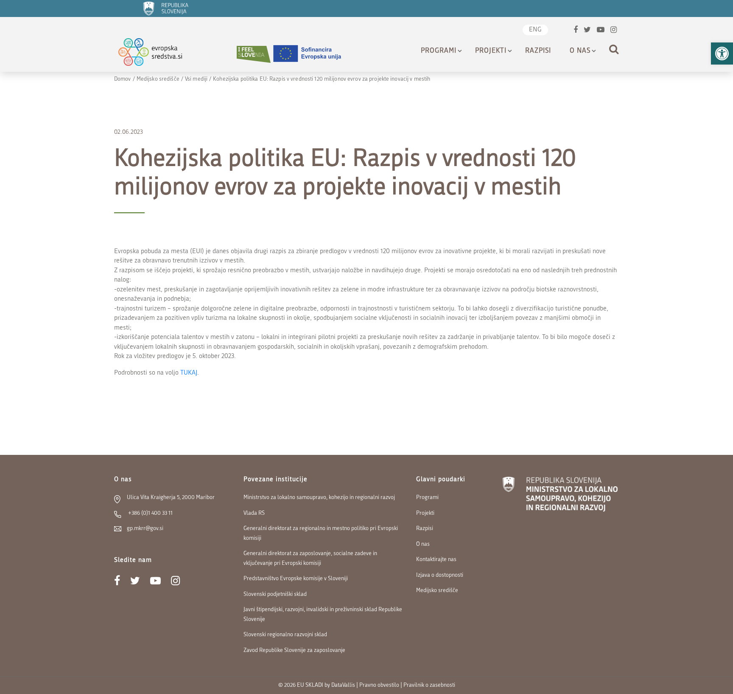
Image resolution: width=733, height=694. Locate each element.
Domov (122, 79)
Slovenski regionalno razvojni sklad (285, 635)
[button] (722, 53)
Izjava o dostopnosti (439, 575)
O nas (580, 51)
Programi (438, 51)
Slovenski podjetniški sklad (275, 594)
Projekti (490, 51)
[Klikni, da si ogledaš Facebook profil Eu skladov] (576, 31)
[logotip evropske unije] (312, 54)
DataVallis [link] (343, 685)
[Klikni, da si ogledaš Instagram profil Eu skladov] (613, 31)
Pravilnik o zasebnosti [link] (429, 685)
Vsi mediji (196, 79)
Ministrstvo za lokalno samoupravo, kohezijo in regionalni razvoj (319, 497)
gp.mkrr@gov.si (145, 528)
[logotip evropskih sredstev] (157, 54)
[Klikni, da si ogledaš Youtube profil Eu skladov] (600, 31)
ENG (535, 30)
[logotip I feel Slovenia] (254, 54)
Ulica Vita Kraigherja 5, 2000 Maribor (171, 497)
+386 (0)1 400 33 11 (150, 513)
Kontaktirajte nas (436, 559)
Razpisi (538, 51)
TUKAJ (188, 373)
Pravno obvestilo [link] (379, 685)
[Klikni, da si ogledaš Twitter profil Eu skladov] (587, 31)
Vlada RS (254, 513)
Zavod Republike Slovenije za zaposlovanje (294, 650)
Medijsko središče (158, 79)
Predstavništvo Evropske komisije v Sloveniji (295, 578)
